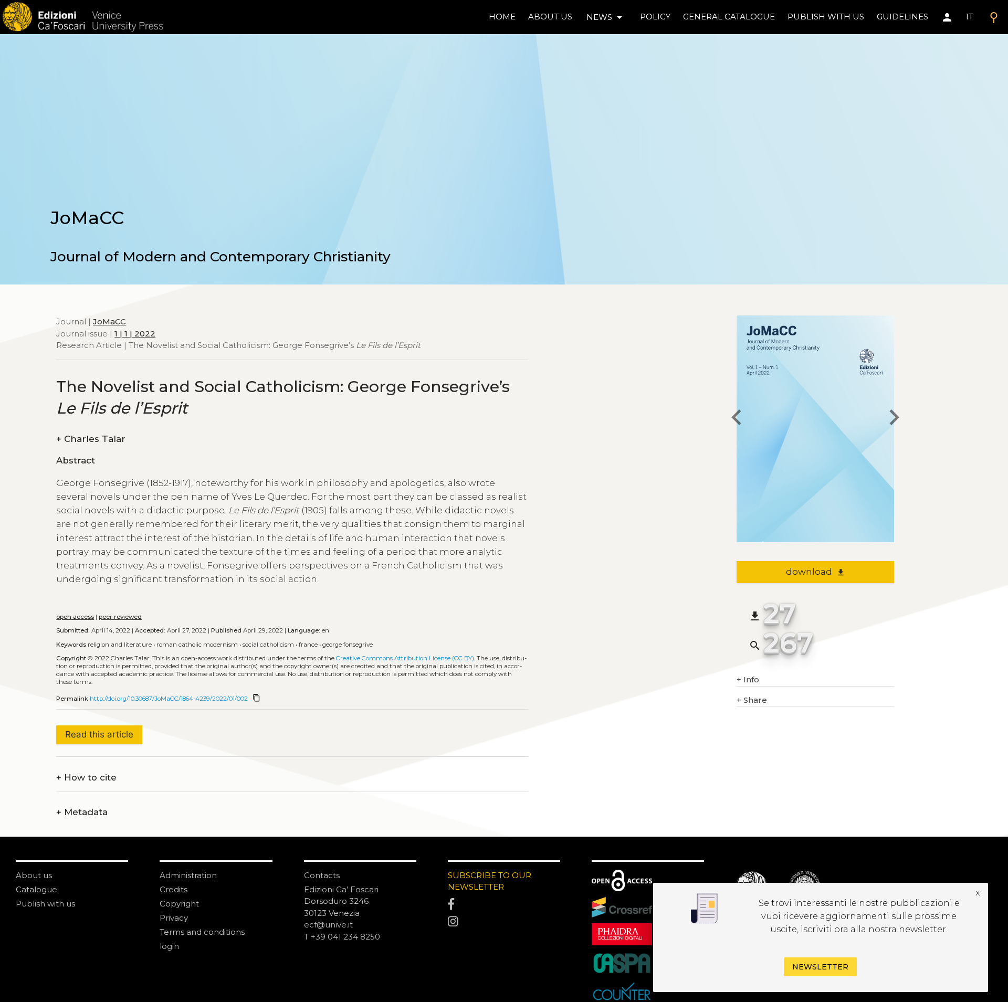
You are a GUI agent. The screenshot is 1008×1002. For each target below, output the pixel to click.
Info (748, 679)
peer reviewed (120, 616)
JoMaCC (109, 321)
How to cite (86, 778)
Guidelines (902, 17)
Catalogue (36, 889)
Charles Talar (90, 439)
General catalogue (729, 17)
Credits (173, 889)
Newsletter (820, 967)
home (502, 17)
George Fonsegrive (347, 644)
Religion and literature (120, 644)
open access (75, 616)
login (169, 946)
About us (550, 17)
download (815, 571)
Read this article (99, 734)
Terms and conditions (202, 932)
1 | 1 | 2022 (134, 334)
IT (969, 17)
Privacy (174, 918)
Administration (188, 875)
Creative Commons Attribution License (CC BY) (405, 658)
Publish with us (826, 17)
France (308, 644)
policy (655, 17)
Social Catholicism (268, 644)
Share (752, 700)
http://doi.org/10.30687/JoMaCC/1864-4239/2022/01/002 (169, 698)
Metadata (82, 812)
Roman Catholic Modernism (197, 644)
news (606, 17)
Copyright (179, 904)
